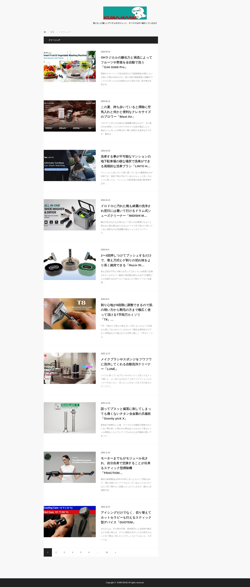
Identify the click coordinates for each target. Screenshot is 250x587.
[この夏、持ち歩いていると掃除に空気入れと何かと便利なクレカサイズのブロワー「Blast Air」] (70, 116)
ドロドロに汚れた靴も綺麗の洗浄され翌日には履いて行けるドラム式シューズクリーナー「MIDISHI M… (126, 210)
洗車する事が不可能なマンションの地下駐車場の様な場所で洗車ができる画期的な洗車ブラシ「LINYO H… (126, 161)
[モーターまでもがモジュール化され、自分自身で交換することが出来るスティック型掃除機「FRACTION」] (70, 467)
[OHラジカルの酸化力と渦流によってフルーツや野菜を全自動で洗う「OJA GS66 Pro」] (70, 66)
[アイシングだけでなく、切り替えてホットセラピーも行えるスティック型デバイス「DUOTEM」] (70, 521)
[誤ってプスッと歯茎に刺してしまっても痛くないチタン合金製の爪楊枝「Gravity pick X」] (70, 417)
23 (107, 552)
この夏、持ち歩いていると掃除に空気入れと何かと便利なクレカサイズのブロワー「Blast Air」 (126, 111)
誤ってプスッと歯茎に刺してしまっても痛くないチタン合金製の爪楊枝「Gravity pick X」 (126, 413)
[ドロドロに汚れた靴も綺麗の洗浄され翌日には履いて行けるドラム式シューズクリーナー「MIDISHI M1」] (70, 214)
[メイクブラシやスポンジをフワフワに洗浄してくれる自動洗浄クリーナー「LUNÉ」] (70, 368)
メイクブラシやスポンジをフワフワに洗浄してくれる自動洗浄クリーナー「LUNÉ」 (126, 364)
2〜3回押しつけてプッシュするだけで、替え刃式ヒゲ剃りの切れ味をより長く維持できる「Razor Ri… (126, 260)
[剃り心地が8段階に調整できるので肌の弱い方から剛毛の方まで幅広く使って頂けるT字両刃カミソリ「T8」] (70, 313)
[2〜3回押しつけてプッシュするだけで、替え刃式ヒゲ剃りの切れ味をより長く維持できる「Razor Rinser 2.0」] (70, 264)
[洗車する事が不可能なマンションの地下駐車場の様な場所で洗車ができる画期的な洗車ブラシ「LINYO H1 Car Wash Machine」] (70, 165)
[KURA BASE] (125, 19)
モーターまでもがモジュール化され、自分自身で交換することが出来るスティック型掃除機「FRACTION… (125, 466)
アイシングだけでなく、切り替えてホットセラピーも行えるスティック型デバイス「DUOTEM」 (126, 517)
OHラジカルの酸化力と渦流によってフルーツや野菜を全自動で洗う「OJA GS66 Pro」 (126, 62)
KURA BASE (122, 582)
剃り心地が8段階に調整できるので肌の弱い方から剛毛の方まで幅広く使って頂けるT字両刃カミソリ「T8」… (126, 312)
